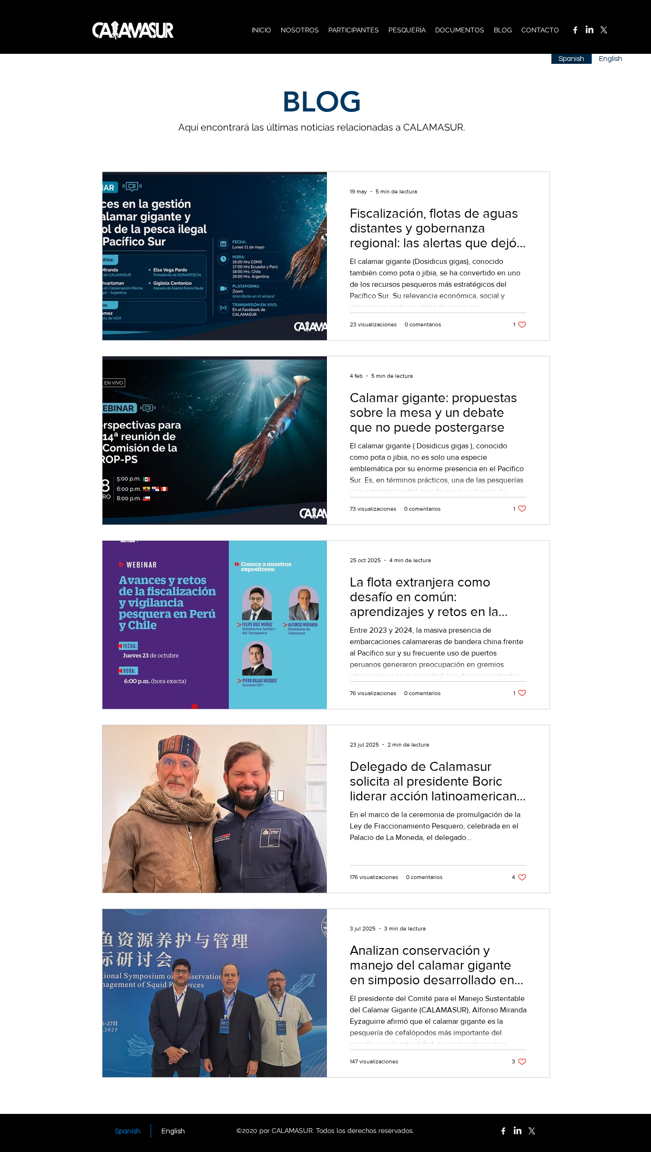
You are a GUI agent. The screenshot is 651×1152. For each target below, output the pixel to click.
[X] (604, 30)
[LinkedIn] (589, 30)
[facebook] (575, 30)
